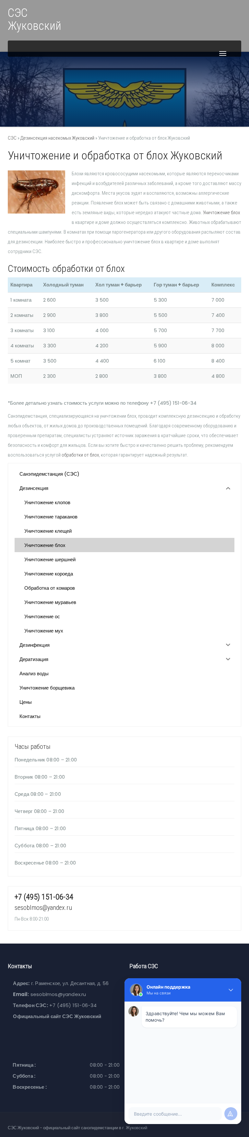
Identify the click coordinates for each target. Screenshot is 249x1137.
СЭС (12, 138)
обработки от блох (80, 455)
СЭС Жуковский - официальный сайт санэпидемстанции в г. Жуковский (77, 1128)
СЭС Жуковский (34, 19)
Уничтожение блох (221, 212)
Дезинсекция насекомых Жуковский (57, 138)
